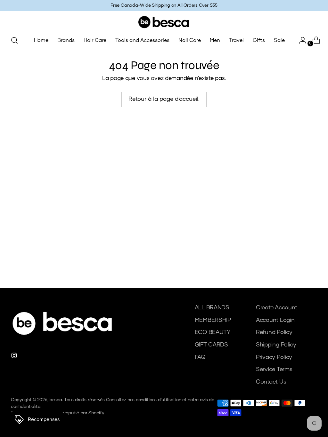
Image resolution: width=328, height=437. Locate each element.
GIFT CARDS (211, 345)
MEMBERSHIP (213, 320)
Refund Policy (274, 332)
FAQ (200, 357)
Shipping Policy (276, 345)
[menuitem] (41, 40)
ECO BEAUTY (213, 332)
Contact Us (271, 382)
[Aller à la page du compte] (300, 40)
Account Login (275, 320)
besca (55, 400)
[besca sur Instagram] (15, 357)
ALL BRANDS (212, 308)
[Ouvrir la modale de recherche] (14, 40)
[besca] (164, 22)
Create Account (276, 308)
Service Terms (274, 369)
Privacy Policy (274, 357)
